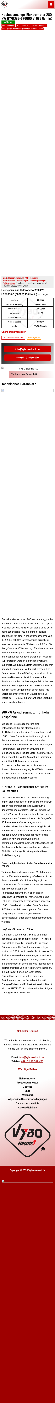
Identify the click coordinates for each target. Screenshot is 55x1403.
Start (5, 278)
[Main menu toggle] (51, 4)
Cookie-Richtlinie (27, 1107)
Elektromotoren (8, 25)
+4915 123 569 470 (27, 357)
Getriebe (27, 1086)
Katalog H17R (34, 337)
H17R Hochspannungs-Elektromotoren (31, 25)
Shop (27, 1090)
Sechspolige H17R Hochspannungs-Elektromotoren (22, 29)
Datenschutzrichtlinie (27, 1103)
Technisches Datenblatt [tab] (24, 374)
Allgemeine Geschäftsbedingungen (27, 1099)
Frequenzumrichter (27, 1082)
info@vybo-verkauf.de (27, 349)
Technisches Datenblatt (13, 337)
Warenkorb (27, 1094)
